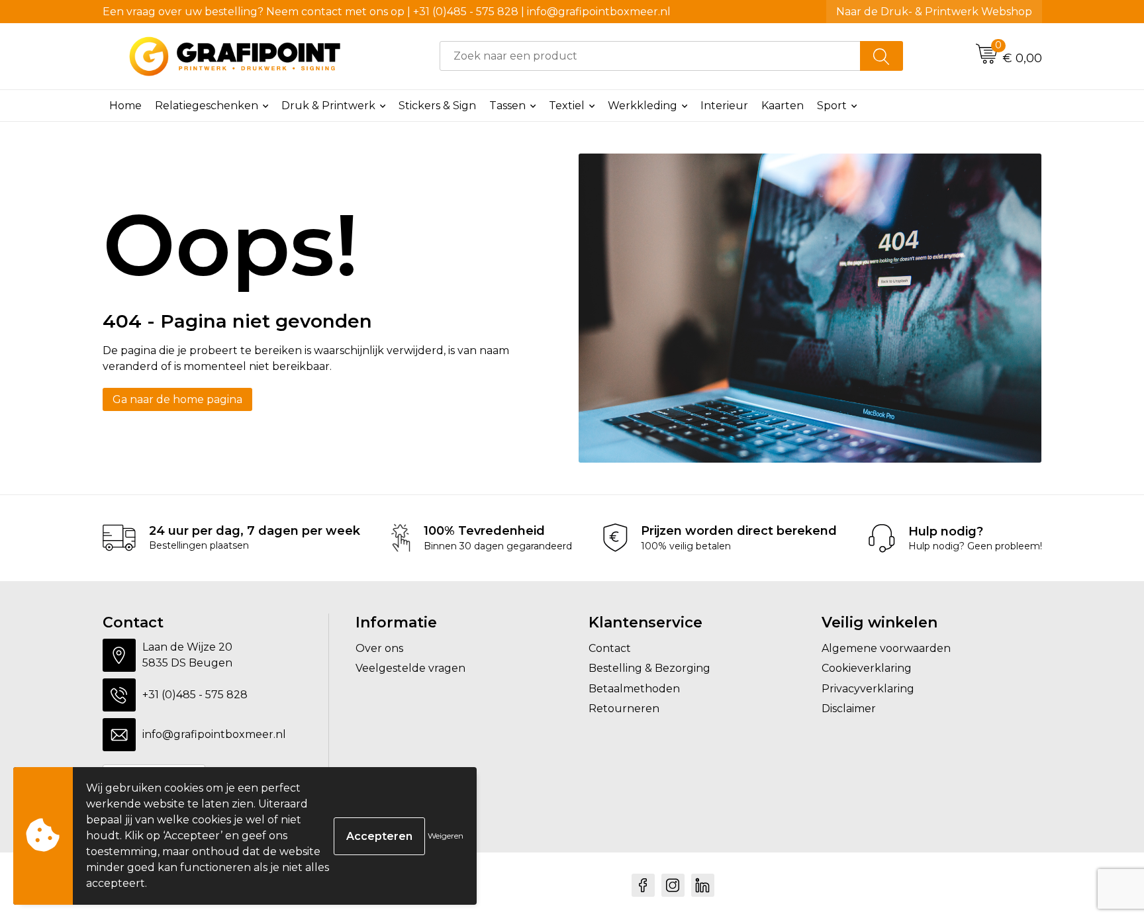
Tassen (507, 105)
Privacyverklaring (868, 688)
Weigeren (445, 836)
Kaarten (782, 105)
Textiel (567, 105)
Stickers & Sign (437, 105)
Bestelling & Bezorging (649, 668)
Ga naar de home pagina (177, 399)
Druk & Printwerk (328, 105)
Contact (610, 648)
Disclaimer (849, 708)
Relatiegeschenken (206, 105)
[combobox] (650, 56)
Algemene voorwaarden (886, 648)
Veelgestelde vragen (410, 668)
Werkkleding (642, 105)
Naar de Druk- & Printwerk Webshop (934, 11)
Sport (832, 105)
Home (125, 105)
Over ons (379, 648)
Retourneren (624, 708)
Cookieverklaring (867, 668)
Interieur (724, 105)
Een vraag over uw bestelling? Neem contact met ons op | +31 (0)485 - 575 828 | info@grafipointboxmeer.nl (387, 11)
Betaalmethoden (634, 688)
